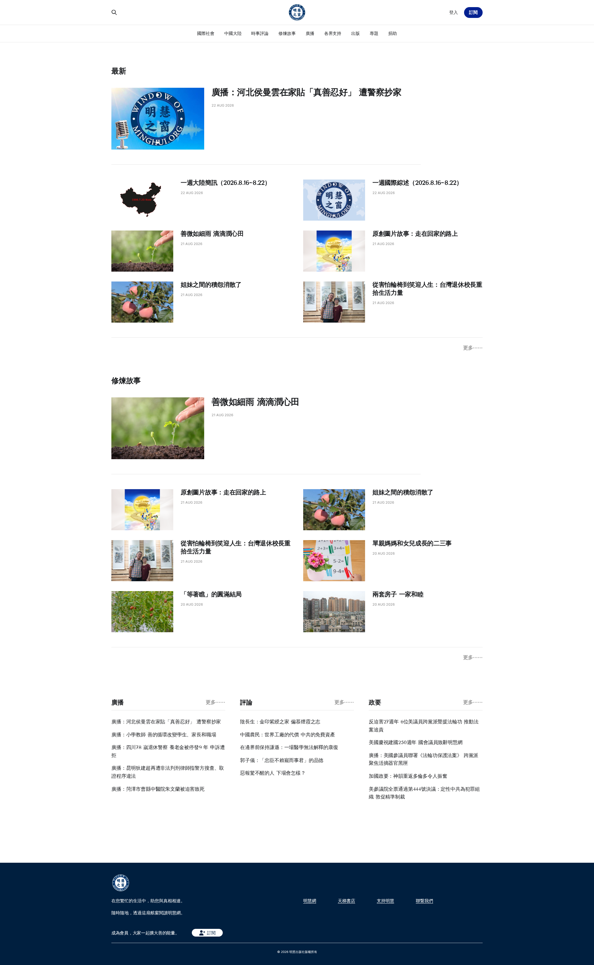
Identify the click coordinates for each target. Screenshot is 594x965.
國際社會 (205, 33)
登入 (453, 12)
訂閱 (473, 12)
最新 (118, 70)
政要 (375, 702)
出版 (355, 33)
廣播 (310, 33)
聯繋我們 (424, 900)
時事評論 (260, 33)
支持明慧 (385, 900)
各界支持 (333, 33)
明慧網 (309, 900)
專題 (374, 33)
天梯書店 (346, 900)
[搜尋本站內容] (114, 12)
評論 (246, 702)
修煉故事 (287, 33)
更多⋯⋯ (473, 348)
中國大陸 (233, 33)
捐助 (392, 33)
